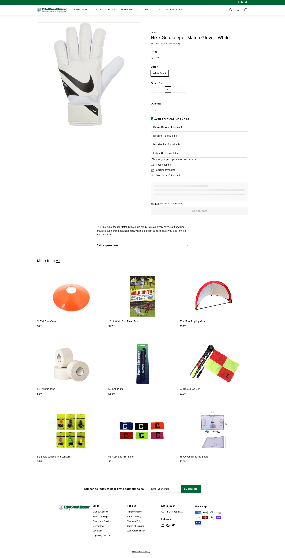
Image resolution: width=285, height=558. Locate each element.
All (58, 261)
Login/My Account (102, 535)
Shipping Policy (135, 521)
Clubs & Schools (105, 10)
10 (182, 89)
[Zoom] (89, 74)
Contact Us (150, 10)
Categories (81, 10)
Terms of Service (135, 526)
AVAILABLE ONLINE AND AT (171, 119)
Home (154, 32)
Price (154, 51)
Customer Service (102, 521)
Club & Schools (101, 511)
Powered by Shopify (141, 551)
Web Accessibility (136, 530)
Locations (98, 530)
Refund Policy (134, 516)
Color (154, 67)
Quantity (156, 103)
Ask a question (107, 245)
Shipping (155, 203)
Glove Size (157, 83)
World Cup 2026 (174, 10)
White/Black (159, 73)
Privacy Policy (134, 511)
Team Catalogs (129, 10)
